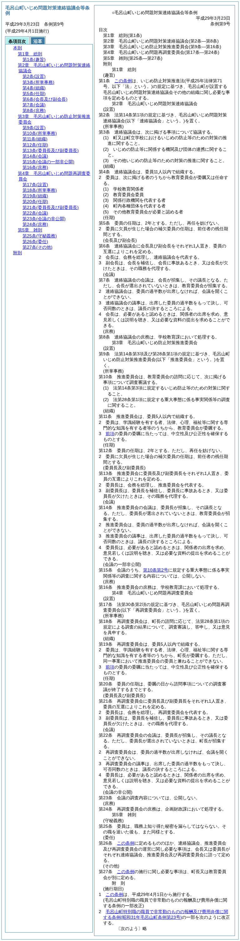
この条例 (123, 80)
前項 (110, 433)
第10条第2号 (155, 569)
